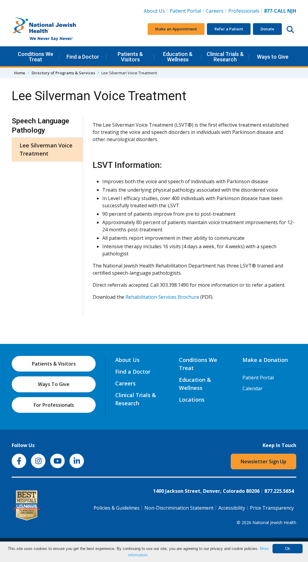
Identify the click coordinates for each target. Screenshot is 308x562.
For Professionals (54, 405)
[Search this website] (290, 29)
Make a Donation (265, 359)
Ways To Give (53, 384)
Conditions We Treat (35, 57)
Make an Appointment (176, 29)
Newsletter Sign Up (263, 461)
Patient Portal (185, 11)
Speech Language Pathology (40, 125)
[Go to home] (57, 29)
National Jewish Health (274, 522)
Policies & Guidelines (117, 508)
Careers (216, 10)
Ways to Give (272, 57)
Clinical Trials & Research (225, 57)
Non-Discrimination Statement (179, 508)
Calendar (252, 388)
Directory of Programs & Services (63, 73)
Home (19, 73)
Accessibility (231, 508)
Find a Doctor (82, 57)
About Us (154, 11)
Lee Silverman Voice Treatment (46, 149)
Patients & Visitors (130, 57)
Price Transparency (272, 508)
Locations (192, 399)
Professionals (243, 11)
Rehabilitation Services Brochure (162, 297)
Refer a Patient (228, 29)
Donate (267, 29)
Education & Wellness (177, 57)
